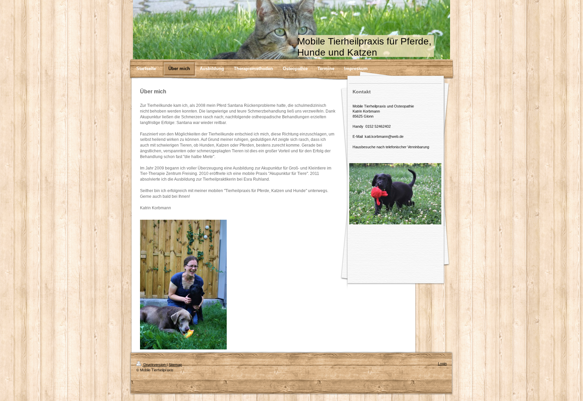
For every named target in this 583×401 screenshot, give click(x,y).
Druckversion (154, 365)
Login (442, 364)
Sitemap (175, 365)
